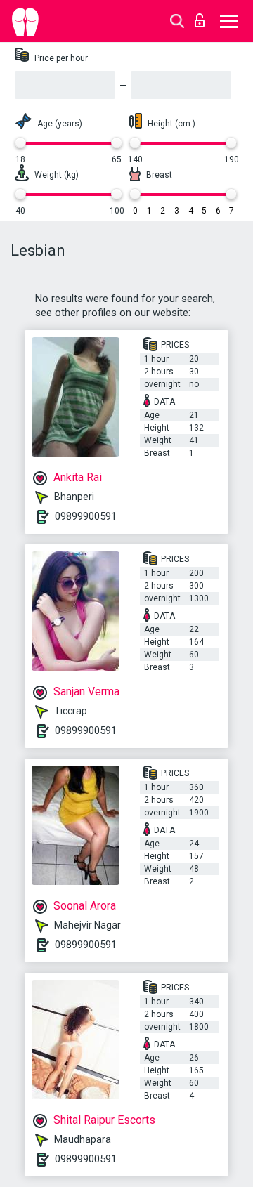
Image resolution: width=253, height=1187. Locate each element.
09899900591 (86, 516)
